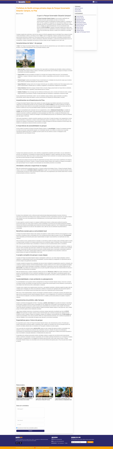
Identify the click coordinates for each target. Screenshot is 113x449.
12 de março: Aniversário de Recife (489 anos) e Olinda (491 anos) (44, 399)
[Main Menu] (17, 2)
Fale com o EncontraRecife (58, 441)
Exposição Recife (80, 19)
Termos (17, 447)
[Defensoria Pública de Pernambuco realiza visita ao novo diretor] (25, 392)
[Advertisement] (26, 24)
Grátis (66, 443)
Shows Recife (79, 27)
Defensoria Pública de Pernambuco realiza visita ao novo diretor (24, 399)
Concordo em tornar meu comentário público (27, 428)
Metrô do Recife (79, 8)
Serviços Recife (80, 25)
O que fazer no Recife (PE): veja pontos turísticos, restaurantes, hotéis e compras (63, 399)
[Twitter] (20, 443)
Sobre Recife (78, 11)
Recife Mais (78, 9)
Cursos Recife (79, 16)
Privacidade (21, 447)
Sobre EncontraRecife (57, 439)
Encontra (25, 2)
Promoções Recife (81, 22)
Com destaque (60, 443)
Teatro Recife (79, 28)
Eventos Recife (80, 18)
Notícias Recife (80, 21)
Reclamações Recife (81, 24)
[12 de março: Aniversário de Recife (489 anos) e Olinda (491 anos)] (44, 392)
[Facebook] (17, 443)
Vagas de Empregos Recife (83, 32)
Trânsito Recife (80, 30)
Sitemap (27, 447)
